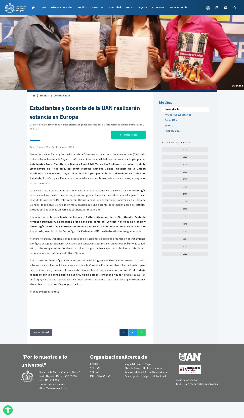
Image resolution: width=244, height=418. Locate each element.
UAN (43, 7)
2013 (185, 246)
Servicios (98, 7)
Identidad (115, 7)
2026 (185, 149)
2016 (185, 224)
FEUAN (94, 364)
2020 (185, 194)
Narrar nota (130, 135)
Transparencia (178, 7)
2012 (185, 253)
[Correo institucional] (225, 7)
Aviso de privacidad (187, 380)
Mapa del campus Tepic (138, 364)
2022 (185, 179)
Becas (130, 7)
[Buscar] (234, 7)
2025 (185, 156)
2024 (185, 164)
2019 (185, 201)
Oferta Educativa (62, 7)
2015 (185, 231)
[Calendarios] (216, 7)
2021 (185, 186)
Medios (82, 7)
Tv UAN (169, 125)
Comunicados (62, 95)
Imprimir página (40, 332)
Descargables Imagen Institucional (145, 376)
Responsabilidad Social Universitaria (146, 372)
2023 (185, 171)
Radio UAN (171, 120)
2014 (185, 239)
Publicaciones (173, 131)
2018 (185, 209)
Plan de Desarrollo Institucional (143, 368)
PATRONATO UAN (100, 376)
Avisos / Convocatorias (178, 115)
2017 (185, 216)
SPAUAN (95, 372)
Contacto (158, 7)
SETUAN (95, 368)
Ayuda (143, 7)
